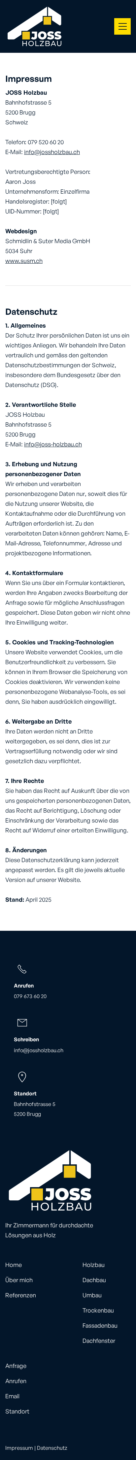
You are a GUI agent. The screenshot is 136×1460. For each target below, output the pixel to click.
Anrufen (15, 1380)
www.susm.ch (24, 260)
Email (12, 1396)
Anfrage (15, 1365)
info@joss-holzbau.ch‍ (53, 444)
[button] (122, 26)
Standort (17, 1411)
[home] (34, 26)
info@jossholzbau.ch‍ (52, 151)
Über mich (19, 1279)
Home (13, 1264)
